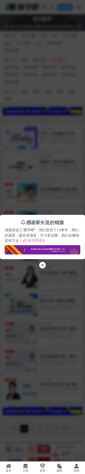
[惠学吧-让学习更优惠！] (42, 248)
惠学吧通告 (37, 240)
